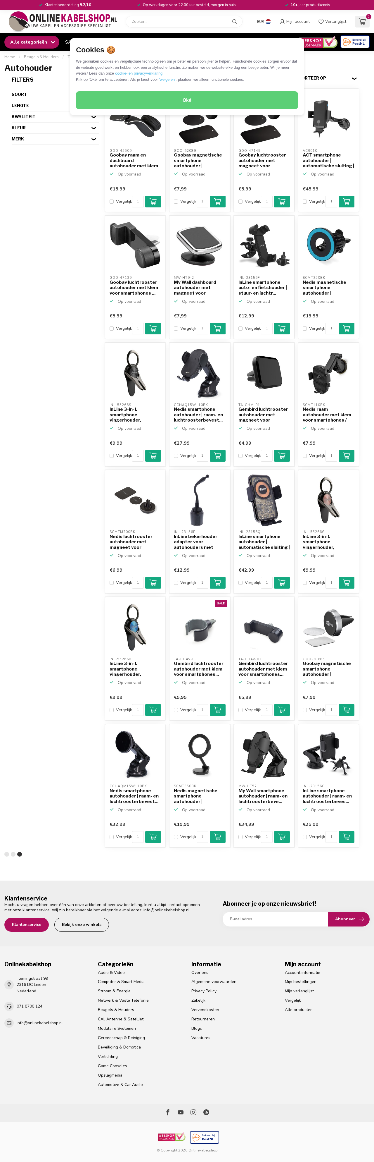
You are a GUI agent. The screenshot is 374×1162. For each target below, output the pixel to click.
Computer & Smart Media (121, 981)
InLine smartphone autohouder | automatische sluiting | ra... (264, 542)
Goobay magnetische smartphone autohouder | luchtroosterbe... (327, 669)
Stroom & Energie (114, 991)
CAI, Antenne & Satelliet (120, 1019)
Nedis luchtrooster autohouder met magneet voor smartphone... (131, 542)
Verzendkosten (205, 1010)
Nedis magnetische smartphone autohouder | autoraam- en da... (195, 796)
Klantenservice (26, 924)
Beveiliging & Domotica (119, 1047)
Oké (187, 100)
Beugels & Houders (41, 57)
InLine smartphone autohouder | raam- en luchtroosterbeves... (327, 796)
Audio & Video (111, 972)
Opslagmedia (110, 1075)
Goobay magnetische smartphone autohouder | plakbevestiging (198, 160)
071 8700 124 (29, 1006)
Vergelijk (124, 201)
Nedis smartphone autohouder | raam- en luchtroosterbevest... (198, 415)
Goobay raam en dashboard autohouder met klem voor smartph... (134, 160)
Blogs (196, 1028)
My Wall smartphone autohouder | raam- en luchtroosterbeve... (263, 796)
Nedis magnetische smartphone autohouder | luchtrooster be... (324, 288)
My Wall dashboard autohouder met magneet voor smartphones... (195, 288)
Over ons (199, 972)
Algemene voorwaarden (213, 981)
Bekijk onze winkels (81, 924)
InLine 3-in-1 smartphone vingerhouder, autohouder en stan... (133, 415)
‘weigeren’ (167, 79)
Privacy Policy (204, 991)
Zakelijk (198, 1000)
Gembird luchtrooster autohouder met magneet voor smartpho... (263, 415)
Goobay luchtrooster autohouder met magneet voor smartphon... (262, 160)
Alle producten (299, 1010)
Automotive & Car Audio (120, 1084)
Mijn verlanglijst (299, 991)
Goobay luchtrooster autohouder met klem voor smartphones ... (134, 288)
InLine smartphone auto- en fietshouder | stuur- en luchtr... (262, 288)
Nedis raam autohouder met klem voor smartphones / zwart (327, 415)
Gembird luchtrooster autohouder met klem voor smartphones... (199, 669)
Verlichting (108, 1056)
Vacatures (200, 1038)
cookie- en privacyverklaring (138, 73)
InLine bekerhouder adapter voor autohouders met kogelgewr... (195, 542)
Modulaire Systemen (117, 1028)
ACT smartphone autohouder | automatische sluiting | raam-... (328, 160)
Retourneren (203, 1019)
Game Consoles (112, 1066)
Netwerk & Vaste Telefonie (123, 1000)
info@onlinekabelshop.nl (166, 910)
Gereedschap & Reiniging (121, 1038)
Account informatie (302, 972)
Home (9, 57)
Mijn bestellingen (300, 981)
